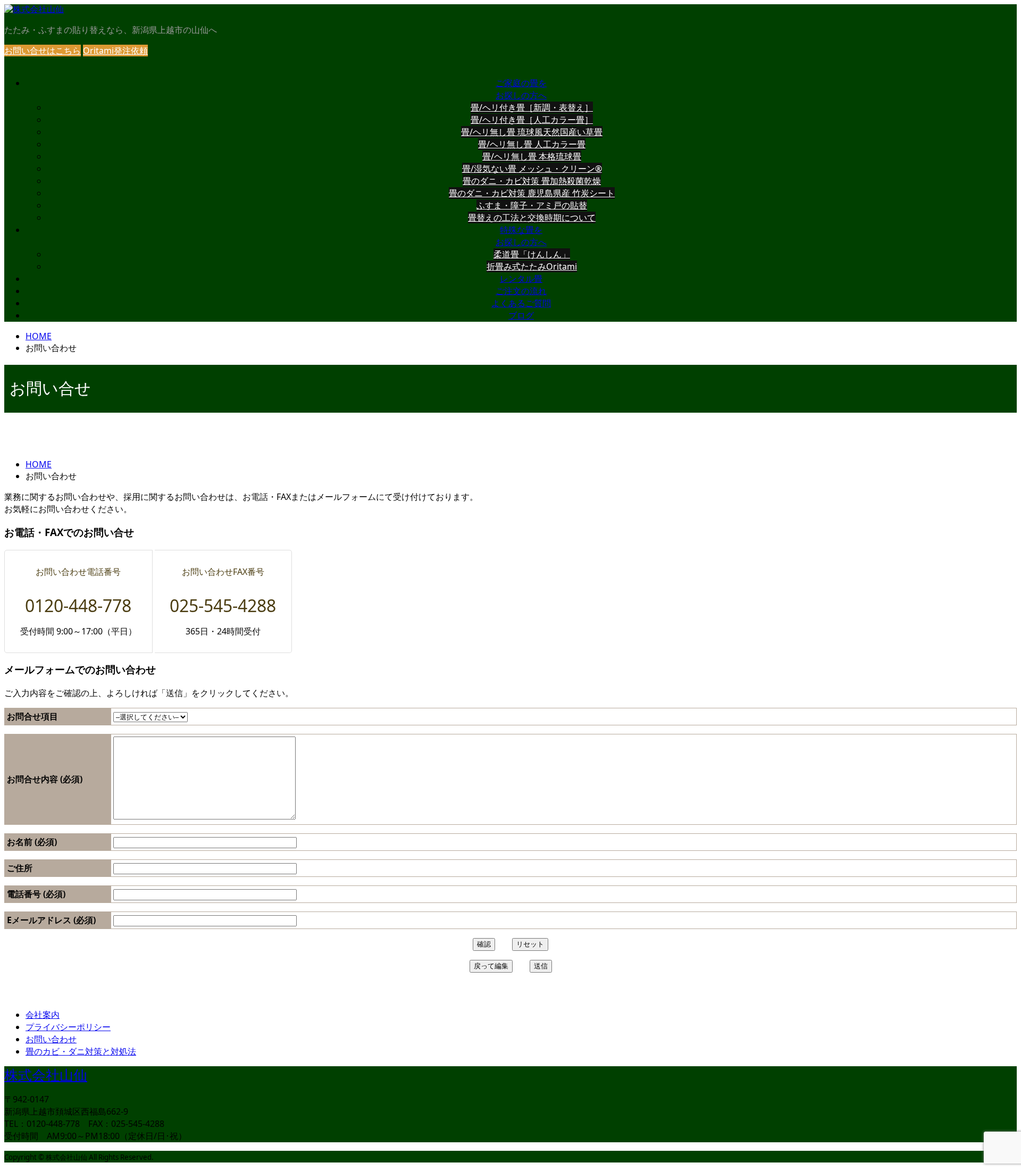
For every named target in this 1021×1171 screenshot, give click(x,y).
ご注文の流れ (521, 291)
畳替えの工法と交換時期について (532, 217)
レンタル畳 (521, 278)
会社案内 (43, 1015)
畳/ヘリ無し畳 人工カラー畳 (531, 144)
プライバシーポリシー (68, 1027)
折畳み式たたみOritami (532, 266)
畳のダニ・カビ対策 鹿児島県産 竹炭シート (532, 193)
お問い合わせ (51, 1039)
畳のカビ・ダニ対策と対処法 (81, 1051)
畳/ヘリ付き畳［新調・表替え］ (532, 107)
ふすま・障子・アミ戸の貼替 (531, 205)
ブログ (521, 315)
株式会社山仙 (45, 1075)
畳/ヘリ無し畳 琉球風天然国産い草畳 (531, 132)
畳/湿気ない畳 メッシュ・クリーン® (532, 168)
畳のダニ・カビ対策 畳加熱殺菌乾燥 (532, 181)
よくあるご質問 (521, 303)
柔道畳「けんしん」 (531, 254)
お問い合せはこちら (42, 50)
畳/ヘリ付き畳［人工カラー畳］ (532, 120)
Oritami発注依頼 (115, 50)
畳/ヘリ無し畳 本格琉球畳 (531, 156)
